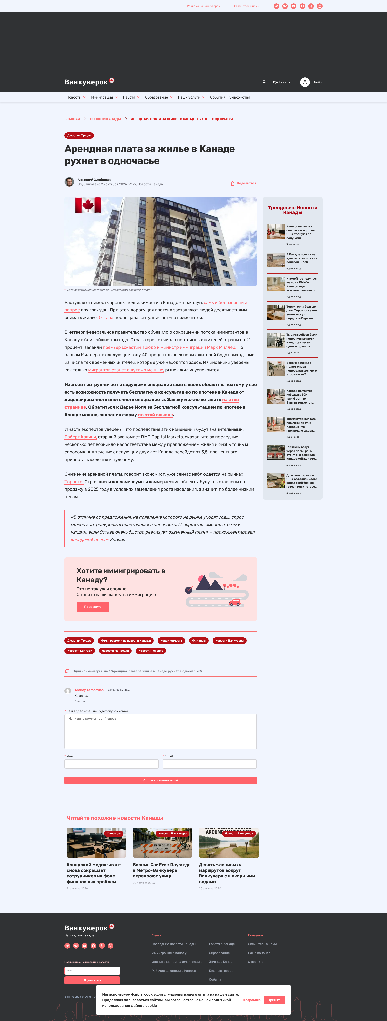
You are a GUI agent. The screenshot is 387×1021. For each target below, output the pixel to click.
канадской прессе (90, 539)
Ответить (80, 701)
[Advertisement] (193, 46)
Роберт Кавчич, (80, 437)
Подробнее (252, 1000)
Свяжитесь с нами (246, 6)
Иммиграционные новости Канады (126, 640)
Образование (156, 97)
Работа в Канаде (222, 944)
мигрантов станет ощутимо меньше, (126, 370)
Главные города (221, 971)
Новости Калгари (79, 650)
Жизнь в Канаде (221, 962)
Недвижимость (171, 640)
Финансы (199, 640)
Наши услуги (189, 97)
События (217, 97)
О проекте (256, 962)
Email (168, 756)
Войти (317, 82)
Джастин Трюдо (79, 135)
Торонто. (74, 481)
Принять (274, 1000)
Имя (69, 756)
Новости (74, 97)
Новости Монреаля (115, 650)
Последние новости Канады (174, 944)
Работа (129, 97)
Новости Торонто (150, 650)
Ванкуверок (72, 996)
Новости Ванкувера (229, 640)
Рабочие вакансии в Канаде (174, 971)
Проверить (92, 607)
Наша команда (259, 953)
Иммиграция (102, 97)
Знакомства (239, 97)
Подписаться (92, 980)
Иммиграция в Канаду (169, 953)
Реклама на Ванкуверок (203, 6)
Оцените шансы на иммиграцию (177, 962)
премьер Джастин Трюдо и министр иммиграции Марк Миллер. (169, 347)
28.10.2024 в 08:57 (119, 690)
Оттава (106, 317)
